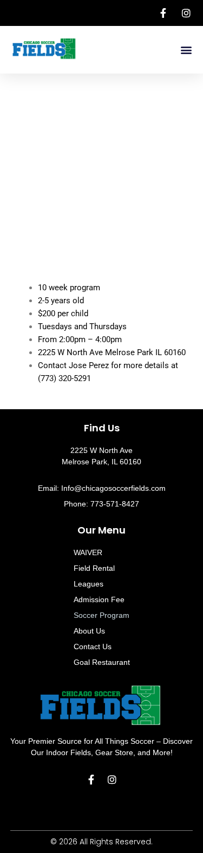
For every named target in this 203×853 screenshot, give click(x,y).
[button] (186, 50)
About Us (89, 631)
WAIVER (88, 552)
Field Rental (94, 568)
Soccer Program (101, 615)
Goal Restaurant (102, 662)
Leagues (88, 583)
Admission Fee (99, 599)
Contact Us (93, 646)
